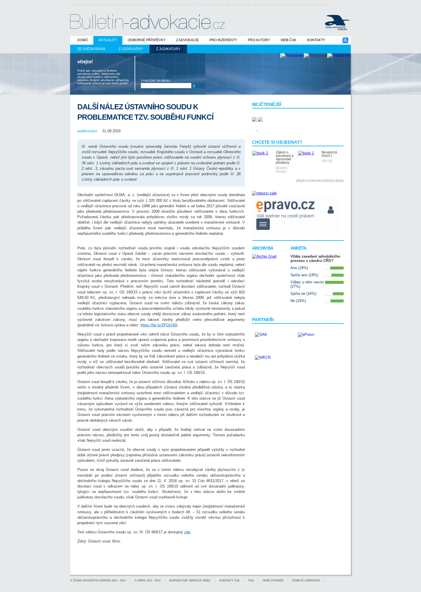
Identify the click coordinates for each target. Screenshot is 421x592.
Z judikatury (168, 49)
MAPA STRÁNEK (273, 580)
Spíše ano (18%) (304, 275)
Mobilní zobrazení (306, 580)
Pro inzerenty (223, 40)
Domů (82, 40)
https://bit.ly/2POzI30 (158, 325)
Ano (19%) (299, 268)
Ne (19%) (298, 301)
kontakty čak (229, 580)
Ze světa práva (91, 49)
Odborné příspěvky (147, 40)
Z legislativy (131, 49)
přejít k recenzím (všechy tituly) (320, 180)
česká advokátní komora (92, 580)
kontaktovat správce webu (189, 580)
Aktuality (108, 40)
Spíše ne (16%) (303, 293)
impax (141, 580)
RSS (251, 580)
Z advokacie (187, 40)
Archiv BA (262, 248)
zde (187, 532)
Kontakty (316, 40)
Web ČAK (288, 40)
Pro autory (259, 40)
